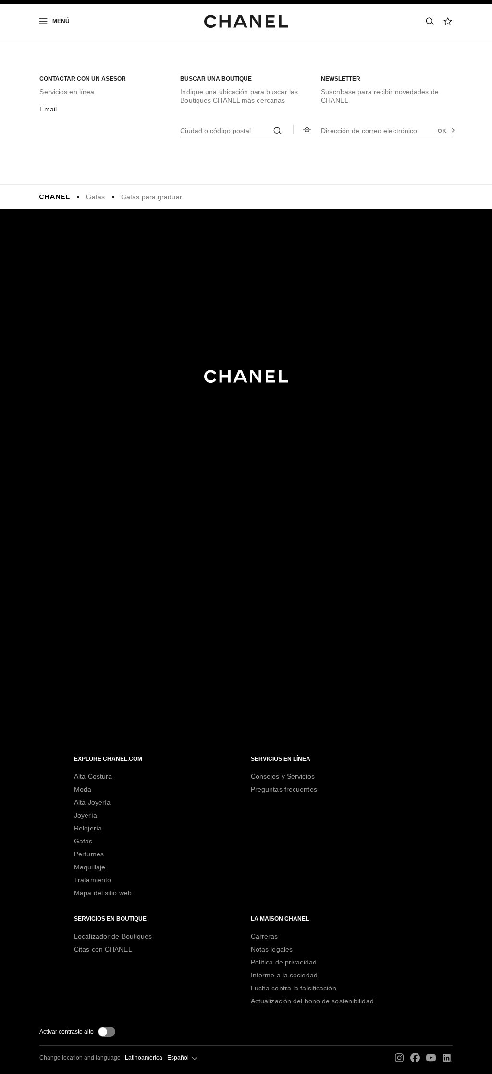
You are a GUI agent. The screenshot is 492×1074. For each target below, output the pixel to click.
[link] (448, 21)
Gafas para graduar (151, 197)
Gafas (95, 197)
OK (442, 131)
